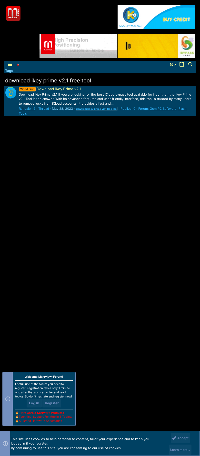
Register (52, 403)
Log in (34, 403)
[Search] (190, 64)
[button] (10, 64)
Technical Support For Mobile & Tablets (45, 416)
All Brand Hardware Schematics (40, 421)
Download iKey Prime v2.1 (50, 89)
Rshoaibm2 (27, 108)
